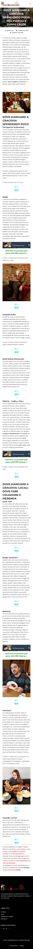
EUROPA (14, 32)
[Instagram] (9, 928)
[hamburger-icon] (30, 4)
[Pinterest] (6, 928)
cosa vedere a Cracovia (17, 851)
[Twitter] (4, 928)
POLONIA (20, 32)
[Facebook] (1, 928)
